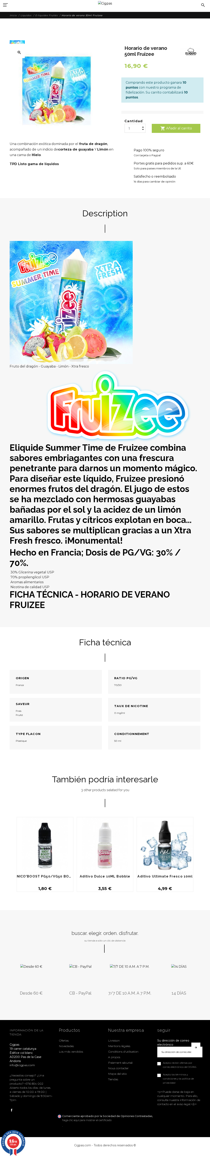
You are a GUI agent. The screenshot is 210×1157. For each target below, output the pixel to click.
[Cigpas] (105, 3)
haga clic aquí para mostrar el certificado (87, 1120)
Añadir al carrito (176, 128)
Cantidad (133, 121)
